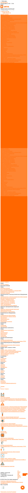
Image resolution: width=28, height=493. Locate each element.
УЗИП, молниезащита (6, 30)
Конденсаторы (4, 48)
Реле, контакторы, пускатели (8, 27)
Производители (4, 131)
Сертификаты (4, 72)
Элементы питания (5, 21)
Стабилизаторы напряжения (7, 20)
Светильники (4, 45)
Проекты (3, 142)
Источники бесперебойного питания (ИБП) (11, 19)
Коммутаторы (4, 57)
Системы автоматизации (7, 53)
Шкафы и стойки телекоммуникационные (11, 59)
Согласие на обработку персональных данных (12, 482)
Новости (3, 140)
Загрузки (3, 136)
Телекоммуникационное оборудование (10, 56)
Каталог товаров (5, 83)
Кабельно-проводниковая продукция (10, 32)
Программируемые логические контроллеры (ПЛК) (13, 54)
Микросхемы (4, 50)
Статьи (2, 74)
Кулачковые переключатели (8, 26)
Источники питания (5, 16)
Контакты (3, 145)
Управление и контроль (6, 42)
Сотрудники (3, 68)
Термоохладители (5, 40)
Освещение (3, 43)
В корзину (13, 491)
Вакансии (3, 67)
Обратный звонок (25, 474)
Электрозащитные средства (7, 62)
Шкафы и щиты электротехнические (9, 61)
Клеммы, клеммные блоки (7, 25)
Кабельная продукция (6, 34)
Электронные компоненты (7, 46)
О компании (3, 132)
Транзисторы (4, 52)
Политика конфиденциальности (8, 80)
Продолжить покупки (6, 491)
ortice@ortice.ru (4, 2)
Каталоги (3, 71)
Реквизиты (3, 79)
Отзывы (3, 77)
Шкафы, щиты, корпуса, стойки (8, 58)
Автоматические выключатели (8, 24)
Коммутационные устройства (8, 29)
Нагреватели (4, 38)
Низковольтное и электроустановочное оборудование (14, 22)
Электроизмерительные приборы (9, 31)
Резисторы (3, 51)
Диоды (2, 47)
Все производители (5, 64)
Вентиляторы (4, 41)
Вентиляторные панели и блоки (8, 37)
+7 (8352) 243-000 (5, 11)
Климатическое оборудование (8, 36)
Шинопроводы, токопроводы (8, 35)
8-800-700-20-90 (7, 13)
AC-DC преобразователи (6, 17)
